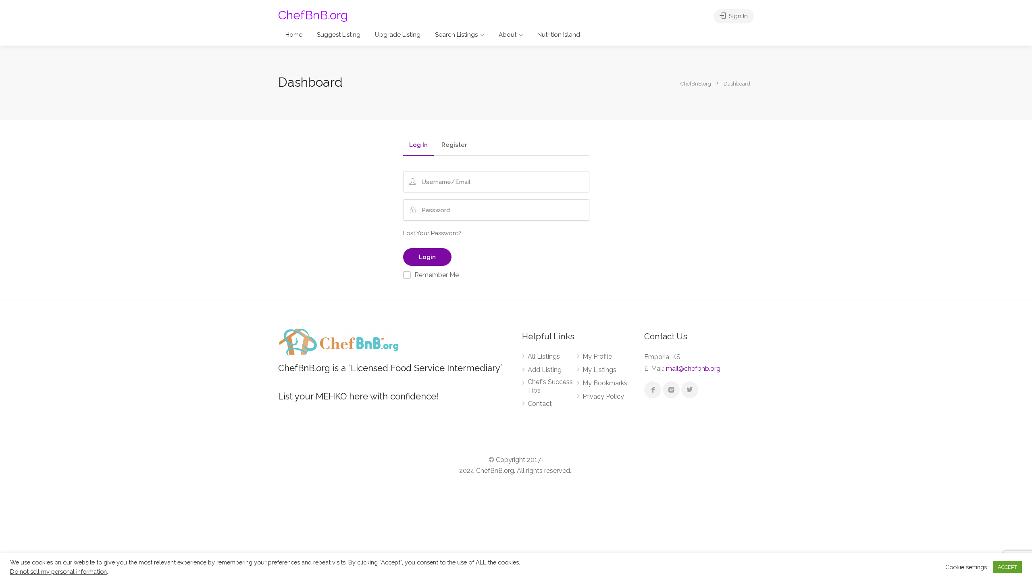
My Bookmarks (605, 383)
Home (293, 34)
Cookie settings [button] (966, 567)
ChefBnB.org (313, 15)
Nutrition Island (558, 34)
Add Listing (545, 370)
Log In (418, 145)
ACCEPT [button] (1007, 567)
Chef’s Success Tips (550, 386)
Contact (540, 404)
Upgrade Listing (397, 34)
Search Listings (456, 34)
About (507, 34)
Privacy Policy (603, 396)
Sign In (737, 16)
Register (454, 145)
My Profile (597, 356)
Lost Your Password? (432, 233)
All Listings (544, 356)
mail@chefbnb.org (693, 368)
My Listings (599, 370)
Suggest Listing (338, 34)
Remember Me (436, 275)
